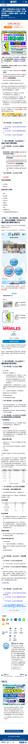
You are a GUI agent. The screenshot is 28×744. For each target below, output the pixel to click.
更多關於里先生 (16, 668)
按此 (7, 450)
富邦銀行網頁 (5, 583)
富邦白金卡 (17, 59)
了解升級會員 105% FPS (18, 27)
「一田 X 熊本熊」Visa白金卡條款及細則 (12, 135)
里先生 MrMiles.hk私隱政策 (14, 736)
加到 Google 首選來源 (14, 610)
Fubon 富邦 (4, 5)
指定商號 (19, 533)
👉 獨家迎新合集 (8, 27)
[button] (1, 703)
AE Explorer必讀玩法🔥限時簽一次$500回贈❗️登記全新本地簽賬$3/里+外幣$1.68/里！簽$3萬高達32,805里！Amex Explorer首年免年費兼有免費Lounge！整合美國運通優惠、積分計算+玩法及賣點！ (14, 711)
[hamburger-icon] (2, 2)
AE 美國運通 (8, 717)
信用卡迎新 (14, 717)
